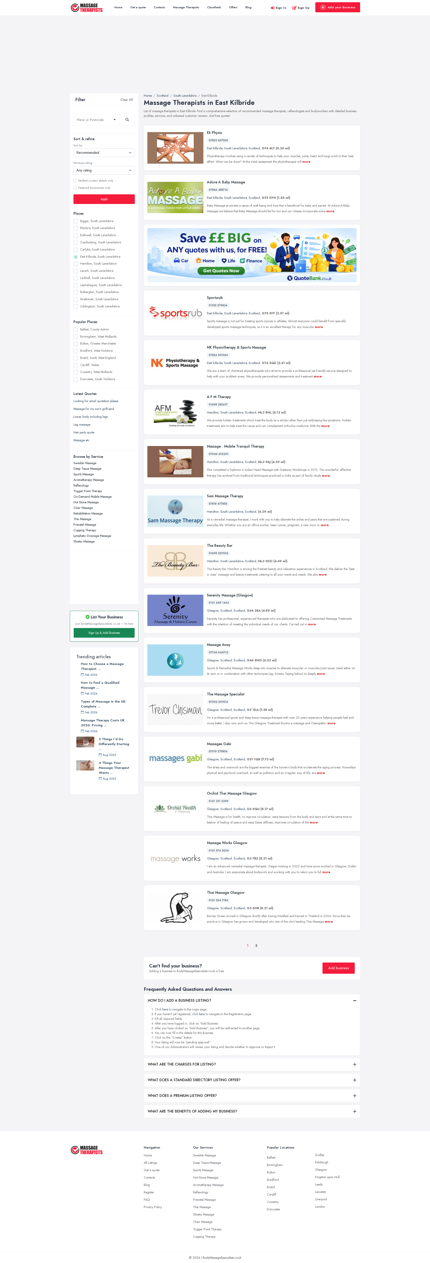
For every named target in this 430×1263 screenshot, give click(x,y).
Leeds (318, 1184)
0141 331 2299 (218, 801)
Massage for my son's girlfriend (93, 409)
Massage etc (81, 440)
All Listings (150, 1162)
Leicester (320, 1192)
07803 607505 (218, 140)
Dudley (319, 1155)
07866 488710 (218, 190)
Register (149, 1192)
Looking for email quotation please (95, 401)
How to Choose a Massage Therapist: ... (102, 666)
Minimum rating (82, 163)
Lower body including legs (90, 416)
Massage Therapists (186, 7)
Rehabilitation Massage (88, 513)
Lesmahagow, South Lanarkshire (101, 285)
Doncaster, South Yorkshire (97, 379)
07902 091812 (218, 702)
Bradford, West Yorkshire (96, 350)
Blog (248, 7)
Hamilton (213, 412)
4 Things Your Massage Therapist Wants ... (114, 767)
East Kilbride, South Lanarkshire (100, 256)
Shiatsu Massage (84, 541)
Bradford (273, 1179)
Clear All (126, 99)
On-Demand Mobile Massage (92, 496)
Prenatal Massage (84, 524)
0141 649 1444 (219, 603)
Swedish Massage (84, 463)
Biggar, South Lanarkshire (96, 221)
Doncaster (273, 1209)
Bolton (271, 1172)
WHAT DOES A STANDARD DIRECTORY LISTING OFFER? (194, 1080)
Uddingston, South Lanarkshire (100, 306)
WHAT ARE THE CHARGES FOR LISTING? (182, 1064)
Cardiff (271, 1194)
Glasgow (213, 610)
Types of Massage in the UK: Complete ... (103, 704)
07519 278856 (218, 751)
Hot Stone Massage (86, 502)
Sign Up (304, 8)
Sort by (77, 146)
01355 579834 (218, 305)
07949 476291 (218, 454)
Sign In (281, 8)
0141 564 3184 (218, 900)
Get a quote (138, 7)
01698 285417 (218, 405)
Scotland (254, 148)
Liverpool (321, 1199)
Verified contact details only (95, 181)
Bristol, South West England (98, 358)
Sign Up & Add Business (104, 632)
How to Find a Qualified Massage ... (100, 685)
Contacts (159, 7)
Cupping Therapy (84, 530)
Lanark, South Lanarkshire (96, 270)
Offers (233, 7)
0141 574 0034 (219, 851)
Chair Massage (83, 508)
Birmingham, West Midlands (98, 336)
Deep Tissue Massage (87, 468)
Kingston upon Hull (327, 1177)
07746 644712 (218, 652)
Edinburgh (321, 1162)
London (320, 1206)
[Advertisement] (215, 59)
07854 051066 (218, 355)
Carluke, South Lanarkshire (97, 249)
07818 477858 (218, 504)
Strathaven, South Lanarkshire (99, 299)
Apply (104, 199)
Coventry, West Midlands (96, 372)
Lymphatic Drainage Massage (92, 536)
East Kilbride (214, 148)
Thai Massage (82, 519)
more (306, 161)
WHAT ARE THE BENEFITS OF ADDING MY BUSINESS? (192, 1111)
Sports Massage (83, 474)
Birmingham (275, 1165)
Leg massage (81, 424)
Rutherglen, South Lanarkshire (99, 292)
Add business (338, 968)
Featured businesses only (94, 188)
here (165, 1009)
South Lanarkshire (235, 148)
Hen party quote (83, 432)
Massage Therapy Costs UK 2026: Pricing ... (103, 723)
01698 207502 (218, 553)
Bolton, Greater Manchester (98, 343)
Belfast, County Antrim (94, 329)
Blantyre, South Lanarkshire (97, 228)
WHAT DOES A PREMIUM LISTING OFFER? (182, 1095)
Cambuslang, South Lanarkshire (100, 242)
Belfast (271, 1157)
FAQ (147, 1199)
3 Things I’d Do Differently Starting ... (114, 744)
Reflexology (81, 485)
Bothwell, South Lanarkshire (98, 235)
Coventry (273, 1202)
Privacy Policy (153, 1207)
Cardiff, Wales (89, 365)
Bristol (271, 1187)
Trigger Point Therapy (87, 491)
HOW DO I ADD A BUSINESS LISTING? (179, 1000)
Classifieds (214, 7)
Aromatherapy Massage (88, 480)
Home (118, 7)
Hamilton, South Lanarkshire (98, 263)
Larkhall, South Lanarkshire (97, 278)
